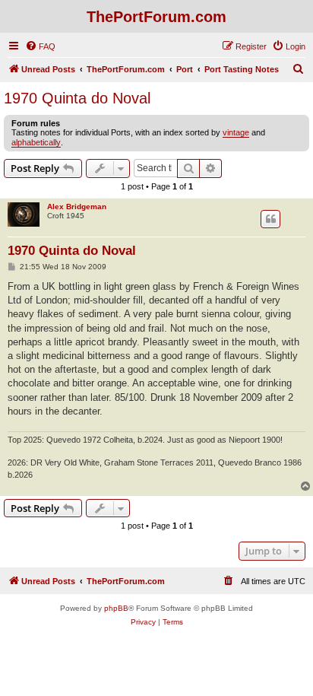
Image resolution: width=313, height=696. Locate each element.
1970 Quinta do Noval (77, 98)
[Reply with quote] (270, 219)
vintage (236, 132)
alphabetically (36, 142)
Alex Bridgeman (76, 206)
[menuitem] (40, 46)
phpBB (116, 608)
